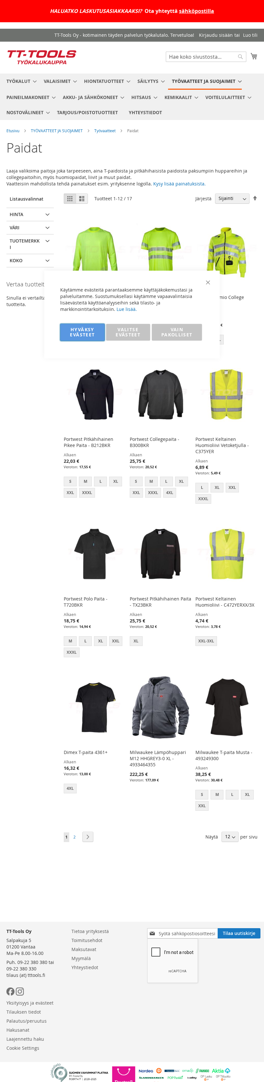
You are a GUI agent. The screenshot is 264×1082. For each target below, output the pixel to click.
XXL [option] (232, 487)
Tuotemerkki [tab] (25, 244)
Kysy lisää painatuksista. (179, 184)
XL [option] (247, 794)
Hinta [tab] (16, 214)
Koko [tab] (16, 260)
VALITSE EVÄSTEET (128, 332)
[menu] (132, 97)
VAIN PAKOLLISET (177, 332)
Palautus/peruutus (26, 1021)
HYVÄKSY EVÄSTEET (82, 332)
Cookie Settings (22, 1048)
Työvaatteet (105, 130)
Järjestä (203, 198)
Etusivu (12, 130)
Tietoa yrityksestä (90, 931)
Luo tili (250, 35)
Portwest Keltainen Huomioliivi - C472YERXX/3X (224, 602)
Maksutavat (83, 949)
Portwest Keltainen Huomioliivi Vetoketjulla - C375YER (222, 445)
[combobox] (206, 57)
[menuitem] (20, 81)
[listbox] (226, 340)
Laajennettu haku (25, 1039)
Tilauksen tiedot (23, 1012)
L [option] (232, 794)
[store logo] (41, 57)
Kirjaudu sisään (216, 35)
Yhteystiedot (84, 967)
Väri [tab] (14, 227)
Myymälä (81, 958)
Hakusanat (17, 1030)
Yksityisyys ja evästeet (29, 1003)
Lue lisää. (127, 309)
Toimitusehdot (86, 940)
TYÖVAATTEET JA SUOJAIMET (57, 130)
